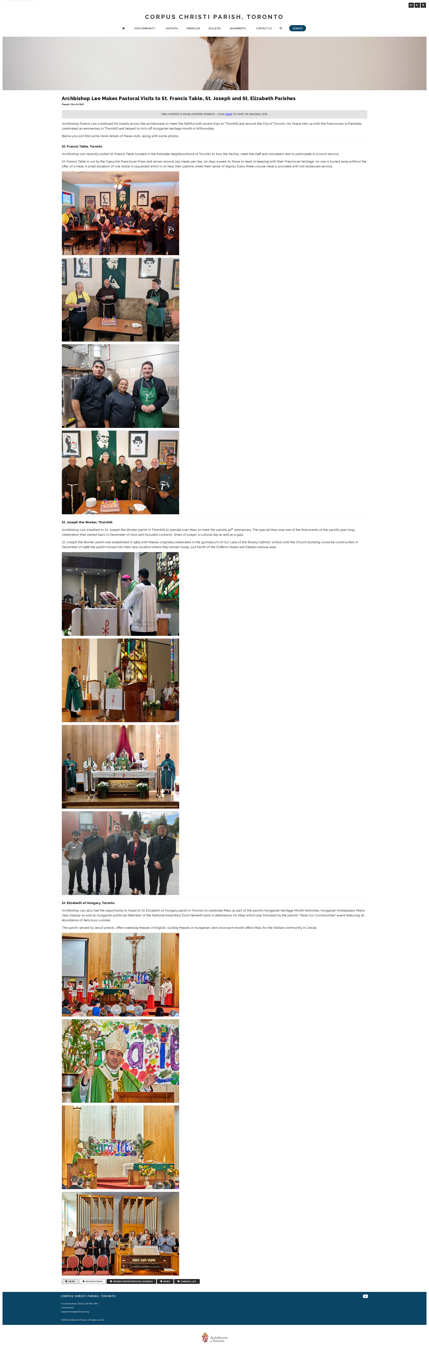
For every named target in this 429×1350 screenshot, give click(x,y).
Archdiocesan (93, 1281)
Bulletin (215, 28)
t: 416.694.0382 (67, 1307)
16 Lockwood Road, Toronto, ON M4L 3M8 (79, 1303)
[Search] (281, 28)
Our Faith (172, 28)
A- (417, 5)
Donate (297, 28)
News (71, 1281)
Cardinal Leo (188, 1281)
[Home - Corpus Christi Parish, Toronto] (123, 28)
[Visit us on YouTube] (365, 1297)
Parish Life (193, 28)
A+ (411, 5)
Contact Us (264, 28)
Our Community (144, 28)
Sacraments (238, 28)
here (229, 114)
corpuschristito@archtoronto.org (75, 1311)
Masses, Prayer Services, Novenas (132, 1281)
